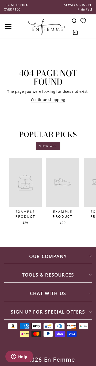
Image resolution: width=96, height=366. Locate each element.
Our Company (48, 256)
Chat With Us (48, 293)
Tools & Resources (48, 275)
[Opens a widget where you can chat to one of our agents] (19, 357)
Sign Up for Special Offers (48, 312)
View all (48, 146)
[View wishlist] (83, 20)
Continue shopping (48, 99)
